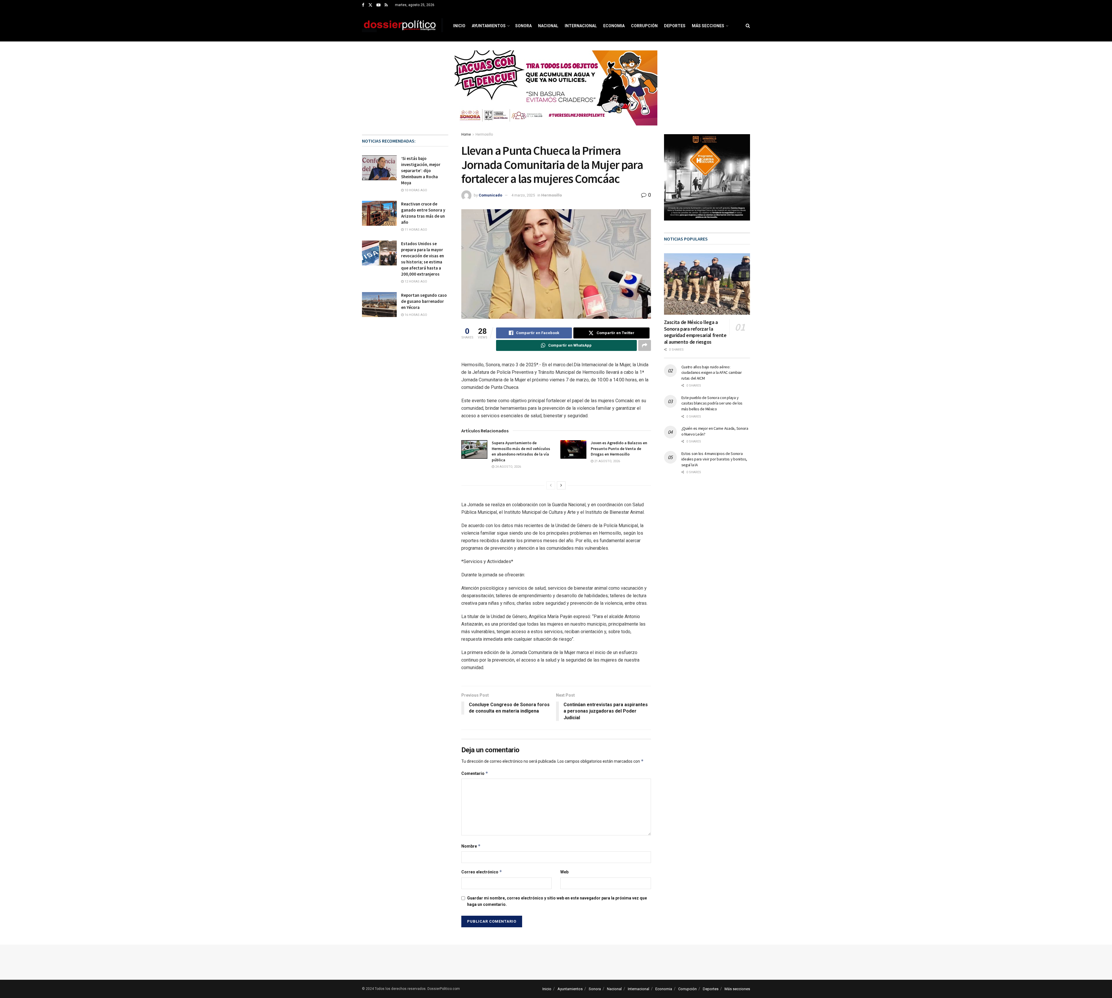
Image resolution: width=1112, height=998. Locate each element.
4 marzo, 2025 (523, 195)
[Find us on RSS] (386, 5)
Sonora (523, 25)
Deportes (674, 25)
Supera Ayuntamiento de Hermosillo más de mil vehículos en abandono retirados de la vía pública (521, 451)
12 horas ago (415, 281)
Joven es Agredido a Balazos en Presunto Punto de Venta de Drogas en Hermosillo (619, 448)
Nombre (471, 846)
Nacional (548, 25)
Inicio (459, 25)
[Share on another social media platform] (644, 345)
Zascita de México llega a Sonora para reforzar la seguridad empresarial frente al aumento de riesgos (695, 332)
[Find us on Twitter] (370, 5)
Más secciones (708, 25)
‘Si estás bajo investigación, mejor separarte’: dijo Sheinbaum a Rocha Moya (420, 170)
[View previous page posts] (550, 485)
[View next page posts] (561, 485)
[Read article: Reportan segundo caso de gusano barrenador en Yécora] (379, 304)
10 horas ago (415, 190)
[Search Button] (748, 25)
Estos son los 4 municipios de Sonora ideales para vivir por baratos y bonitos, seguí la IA (714, 459)
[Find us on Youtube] (378, 5)
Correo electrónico (481, 872)
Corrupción (644, 25)
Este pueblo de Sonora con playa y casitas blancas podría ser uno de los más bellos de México (712, 403)
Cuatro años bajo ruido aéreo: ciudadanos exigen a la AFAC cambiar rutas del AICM (711, 372)
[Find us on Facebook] (363, 5)
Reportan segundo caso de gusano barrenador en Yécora (424, 301)
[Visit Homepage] (402, 25)
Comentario (474, 773)
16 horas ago (415, 315)
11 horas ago (415, 230)
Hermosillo (484, 134)
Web (564, 872)
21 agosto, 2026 (606, 461)
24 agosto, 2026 (507, 467)
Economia (614, 25)
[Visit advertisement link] (556, 92)
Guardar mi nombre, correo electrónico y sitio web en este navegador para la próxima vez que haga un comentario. (557, 901)
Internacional (581, 25)
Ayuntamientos (489, 25)
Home (466, 134)
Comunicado (490, 195)
